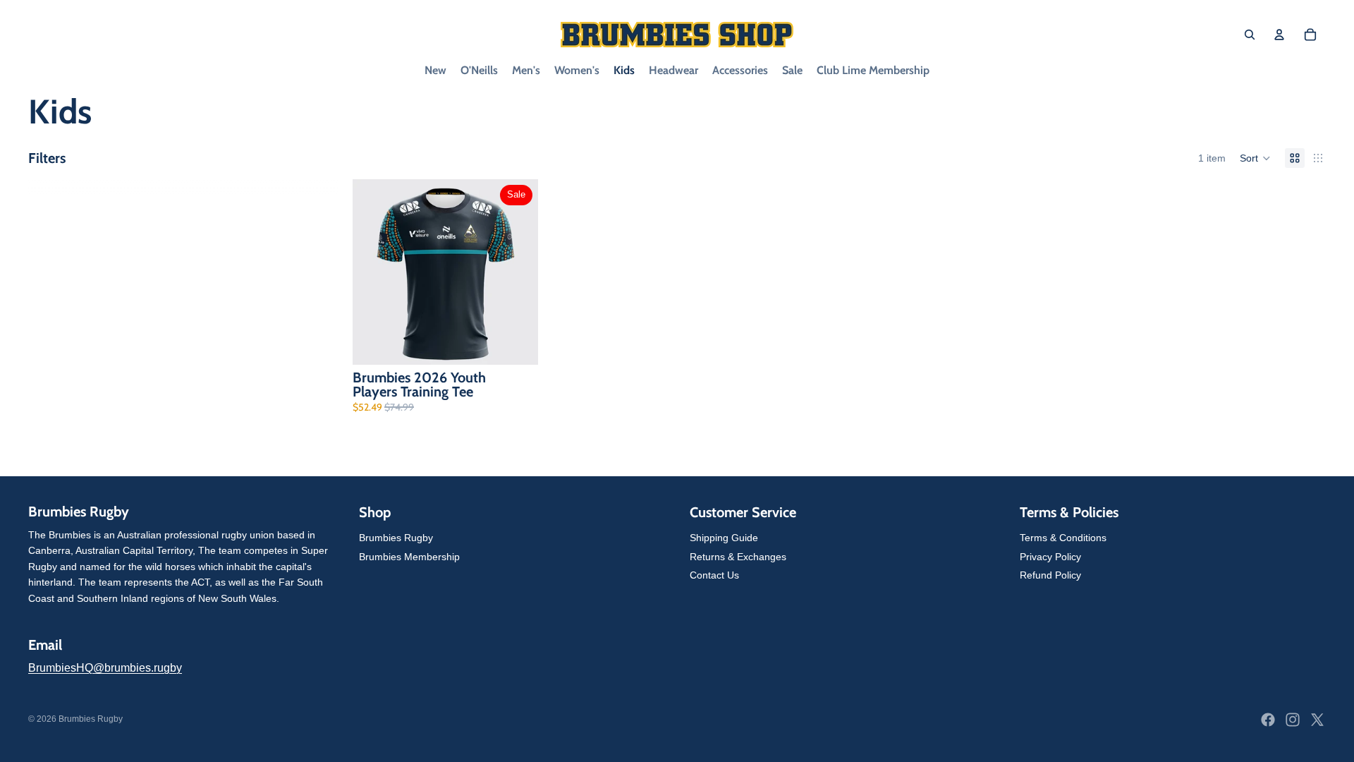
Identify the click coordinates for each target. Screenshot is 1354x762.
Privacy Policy (1050, 556)
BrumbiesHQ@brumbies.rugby (105, 668)
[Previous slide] (374, 272)
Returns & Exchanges (738, 556)
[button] (1255, 158)
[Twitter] (1317, 719)
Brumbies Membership (409, 556)
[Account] (1279, 34)
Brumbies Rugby (396, 537)
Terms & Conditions (1063, 537)
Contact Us (714, 575)
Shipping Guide (724, 537)
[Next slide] (517, 272)
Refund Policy (1050, 575)
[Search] (1249, 34)
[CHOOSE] (516, 343)
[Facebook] (1268, 719)
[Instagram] (1292, 719)
